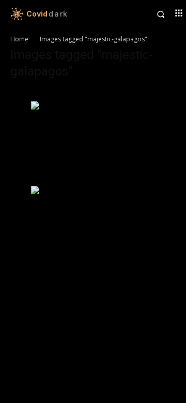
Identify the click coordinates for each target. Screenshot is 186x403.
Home (19, 39)
